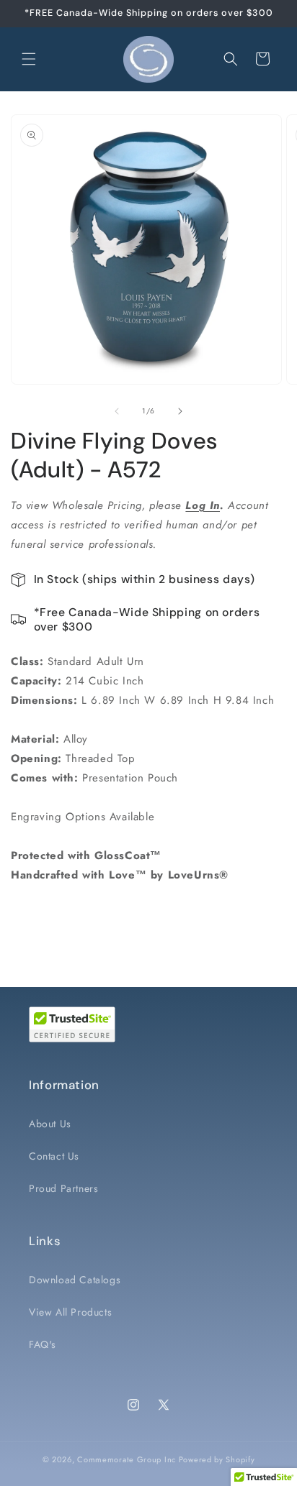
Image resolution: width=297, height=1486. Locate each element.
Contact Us (54, 1156)
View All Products (70, 1312)
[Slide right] (180, 411)
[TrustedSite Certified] (72, 1024)
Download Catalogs (74, 1279)
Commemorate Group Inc (126, 1459)
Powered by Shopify (217, 1459)
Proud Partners (63, 1188)
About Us (50, 1123)
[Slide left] (117, 411)
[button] (29, 59)
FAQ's (42, 1344)
